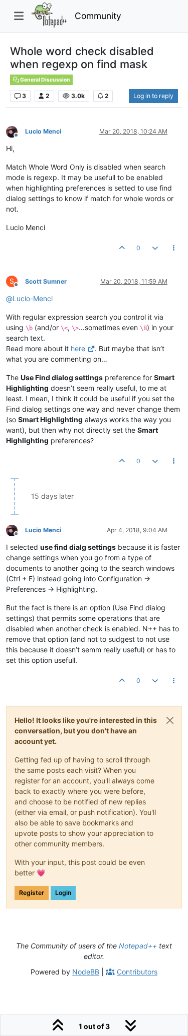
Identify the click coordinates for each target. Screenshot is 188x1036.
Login (63, 892)
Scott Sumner (46, 281)
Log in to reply (153, 96)
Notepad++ (138, 945)
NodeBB (85, 971)
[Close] (169, 720)
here (78, 348)
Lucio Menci (43, 131)
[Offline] (15, 131)
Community (98, 16)
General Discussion (44, 80)
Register (31, 892)
